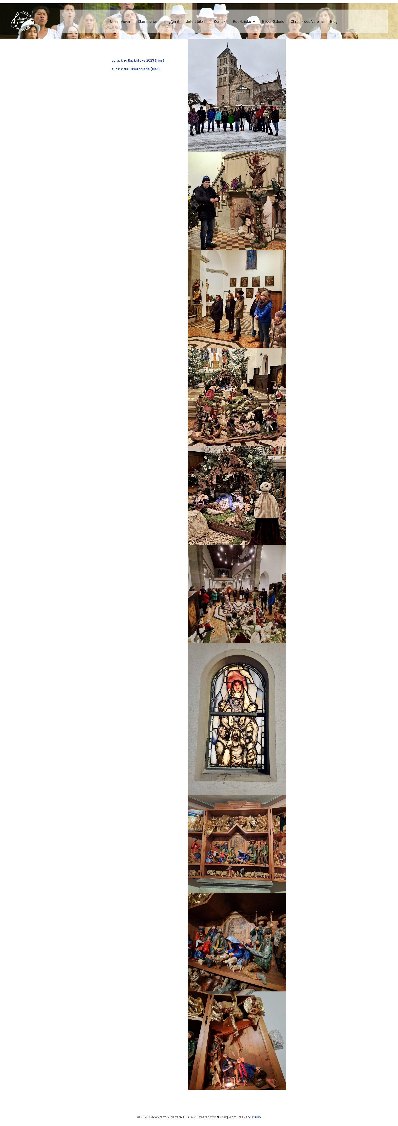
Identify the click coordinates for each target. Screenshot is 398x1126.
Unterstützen (196, 21)
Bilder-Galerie (273, 21)
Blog (333, 21)
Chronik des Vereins (307, 21)
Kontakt (220, 21)
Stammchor (147, 21)
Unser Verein (120, 21)
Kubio (256, 1117)
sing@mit (171, 21)
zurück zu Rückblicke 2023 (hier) (138, 60)
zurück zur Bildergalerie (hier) (136, 69)
